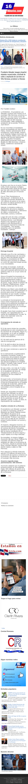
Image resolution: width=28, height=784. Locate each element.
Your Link (20, 782)
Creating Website (14, 779)
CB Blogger (7, 81)
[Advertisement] (12, 488)
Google (16, 782)
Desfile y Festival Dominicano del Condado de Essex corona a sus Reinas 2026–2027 (16, 706)
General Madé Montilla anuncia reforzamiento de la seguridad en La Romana (17, 728)
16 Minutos (15, 778)
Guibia (3, 628)
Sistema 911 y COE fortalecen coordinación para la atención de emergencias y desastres (13, 40)
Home (2, 66)
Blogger (11, 782)
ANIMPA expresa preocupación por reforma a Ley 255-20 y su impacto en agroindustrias (16, 694)
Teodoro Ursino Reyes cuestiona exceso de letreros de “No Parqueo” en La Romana (17, 741)
